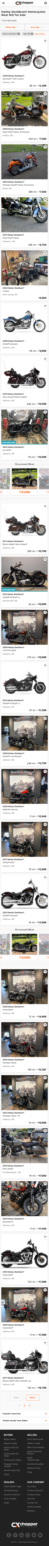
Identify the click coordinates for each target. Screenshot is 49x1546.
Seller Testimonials (33, 1459)
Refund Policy (33, 1468)
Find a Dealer (10, 1498)
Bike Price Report (35, 1447)
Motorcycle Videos (12, 1460)
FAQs (6, 1474)
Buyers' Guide (10, 1443)
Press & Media (34, 1507)
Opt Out (31, 1498)
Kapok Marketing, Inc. (30, 1542)
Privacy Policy (33, 1494)
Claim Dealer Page (12, 1486)
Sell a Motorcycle (35, 1439)
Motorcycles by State (11, 1448)
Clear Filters (40, 34)
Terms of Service (35, 1490)
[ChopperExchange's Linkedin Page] (21, 1535)
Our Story (31, 1486)
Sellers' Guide (33, 1443)
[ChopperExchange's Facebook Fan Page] (9, 1535)
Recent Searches (12, 1470)
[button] (10, 34)
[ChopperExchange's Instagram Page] (27, 1535)
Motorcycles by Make (11, 1454)
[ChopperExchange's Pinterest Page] (15, 1535)
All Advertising (11, 1490)
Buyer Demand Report (34, 1452)
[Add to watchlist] (45, 40)
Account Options (12, 1494)
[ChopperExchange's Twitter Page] (34, 1535)
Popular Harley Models (11, 1465)
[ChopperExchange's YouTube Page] (40, 1535)
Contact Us (32, 1503)
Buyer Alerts (10, 1439)
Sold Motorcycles (35, 1464)
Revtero (31, 1511)
